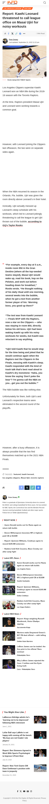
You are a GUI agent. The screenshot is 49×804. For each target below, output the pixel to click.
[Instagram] (31, 791)
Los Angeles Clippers (12, 8)
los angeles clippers (11, 478)
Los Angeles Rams (24, 569)
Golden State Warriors (25, 641)
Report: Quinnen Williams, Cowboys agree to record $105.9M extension (31, 589)
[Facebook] (17, 791)
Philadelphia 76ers (23, 655)
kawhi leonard (28, 474)
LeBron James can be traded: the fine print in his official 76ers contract (31, 649)
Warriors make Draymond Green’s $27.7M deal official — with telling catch (31, 635)
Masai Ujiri (25, 478)
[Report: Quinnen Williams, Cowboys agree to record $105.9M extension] (9, 590)
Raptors (27, 8)
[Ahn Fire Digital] (12, 2)
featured (17, 474)
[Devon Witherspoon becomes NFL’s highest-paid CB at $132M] (9, 578)
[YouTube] (24, 791)
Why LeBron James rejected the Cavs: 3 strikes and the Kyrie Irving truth (30, 663)
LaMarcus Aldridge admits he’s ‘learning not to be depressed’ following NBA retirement (16, 720)
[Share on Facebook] (8, 34)
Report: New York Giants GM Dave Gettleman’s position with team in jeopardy (16, 768)
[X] (20, 791)
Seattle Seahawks (23, 581)
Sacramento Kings (23, 627)
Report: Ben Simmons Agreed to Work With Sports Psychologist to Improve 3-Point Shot (17, 753)
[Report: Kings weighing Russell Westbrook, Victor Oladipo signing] (9, 622)
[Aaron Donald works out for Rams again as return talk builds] (9, 566)
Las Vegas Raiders (23, 607)
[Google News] (27, 791)
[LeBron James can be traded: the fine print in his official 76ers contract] (9, 650)
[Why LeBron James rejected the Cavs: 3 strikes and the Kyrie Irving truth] (9, 664)
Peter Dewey (13, 39)
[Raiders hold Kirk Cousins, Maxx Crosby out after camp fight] (9, 604)
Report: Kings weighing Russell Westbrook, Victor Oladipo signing (30, 621)
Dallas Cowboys (23, 596)
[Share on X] (12, 34)
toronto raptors (37, 478)
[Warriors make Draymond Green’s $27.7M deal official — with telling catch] (9, 636)
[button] (5, 2)
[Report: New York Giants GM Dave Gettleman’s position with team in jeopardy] (40, 768)
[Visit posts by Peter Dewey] (5, 41)
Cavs (19, 669)
